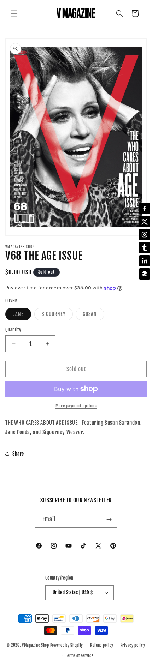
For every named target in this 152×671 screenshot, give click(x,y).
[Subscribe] (109, 519)
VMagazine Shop (35, 644)
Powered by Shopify (66, 644)
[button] (14, 13)
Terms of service (79, 655)
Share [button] (18, 454)
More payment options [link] (76, 405)
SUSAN (93, 315)
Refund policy (101, 645)
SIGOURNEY (57, 315)
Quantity (13, 329)
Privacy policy (133, 645)
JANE (22, 315)
